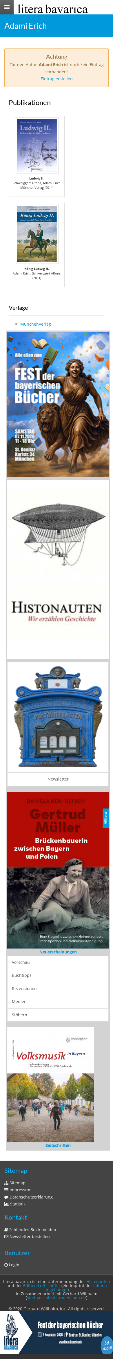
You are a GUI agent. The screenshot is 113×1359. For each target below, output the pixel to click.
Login (13, 1264)
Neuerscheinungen (58, 952)
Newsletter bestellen (29, 1236)
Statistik (17, 1204)
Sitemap (16, 1183)
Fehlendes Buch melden (32, 1229)
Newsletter (58, 779)
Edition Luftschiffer (41, 1285)
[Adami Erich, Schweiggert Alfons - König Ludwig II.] (36, 234)
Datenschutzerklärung (30, 1197)
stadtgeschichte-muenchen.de (56, 1297)
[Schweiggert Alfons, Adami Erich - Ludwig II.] (36, 145)
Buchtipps (22, 975)
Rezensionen (24, 988)
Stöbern (19, 1015)
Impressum (20, 1189)
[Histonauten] (58, 404)
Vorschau (21, 962)
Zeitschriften (58, 1145)
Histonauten (98, 1281)
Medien (19, 1001)
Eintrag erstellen (57, 78)
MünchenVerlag (35, 324)
